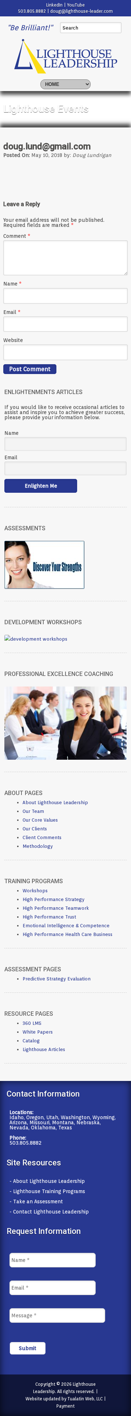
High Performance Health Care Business (67, 934)
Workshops (35, 890)
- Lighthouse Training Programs (47, 1191)
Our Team (33, 811)
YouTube (76, 5)
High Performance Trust (49, 917)
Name (12, 284)
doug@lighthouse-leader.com (81, 11)
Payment (65, 1406)
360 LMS (32, 1023)
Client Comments (42, 837)
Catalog (31, 1040)
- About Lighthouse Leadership (47, 1181)
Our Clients (35, 828)
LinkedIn (54, 5)
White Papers (38, 1032)
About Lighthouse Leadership (55, 802)
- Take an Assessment (36, 1201)
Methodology (38, 846)
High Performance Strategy (53, 899)
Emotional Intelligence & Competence (66, 925)
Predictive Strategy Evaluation (57, 979)
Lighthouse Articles (44, 1049)
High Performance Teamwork (56, 908)
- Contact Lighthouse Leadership (49, 1212)
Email (11, 312)
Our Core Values (40, 820)
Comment (16, 236)
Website (13, 340)
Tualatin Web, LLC (85, 1398)
